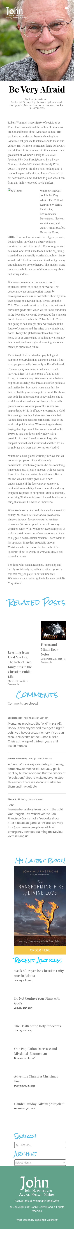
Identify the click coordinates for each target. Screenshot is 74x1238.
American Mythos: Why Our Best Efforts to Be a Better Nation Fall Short (33, 159)
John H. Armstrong (17, 758)
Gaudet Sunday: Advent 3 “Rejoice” (39, 1104)
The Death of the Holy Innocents (37, 1026)
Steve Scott (14, 799)
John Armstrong (38, 99)
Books (59, 105)
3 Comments (37, 108)
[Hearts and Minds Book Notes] (53, 622)
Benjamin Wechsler (46, 1219)
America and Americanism (39, 105)
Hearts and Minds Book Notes (49, 649)
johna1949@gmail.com (46, 1200)
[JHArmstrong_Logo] (37, 1174)
